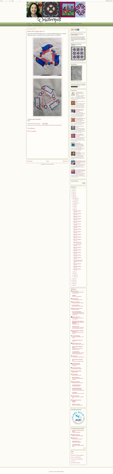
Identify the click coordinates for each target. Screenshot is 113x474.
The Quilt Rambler (76, 351)
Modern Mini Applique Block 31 (77, 217)
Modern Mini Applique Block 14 (77, 269)
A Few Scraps (75, 374)
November (75, 199)
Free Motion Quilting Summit (77, 299)
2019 (73, 278)
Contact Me (30, 25)
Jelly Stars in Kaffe (75, 309)
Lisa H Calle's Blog (76, 335)
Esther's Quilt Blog (76, 381)
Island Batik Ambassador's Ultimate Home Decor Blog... (78, 261)
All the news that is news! (76, 375)
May (74, 209)
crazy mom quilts (75, 395)
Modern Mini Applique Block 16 (77, 264)
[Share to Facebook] (46, 123)
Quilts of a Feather (76, 404)
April (74, 271)
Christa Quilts (75, 291)
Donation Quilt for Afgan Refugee (77, 361)
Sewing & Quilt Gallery (76, 371)
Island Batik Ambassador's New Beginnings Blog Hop (80, 144)
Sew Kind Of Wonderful (77, 388)
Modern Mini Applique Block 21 (77, 248)
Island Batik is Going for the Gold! (78, 393)
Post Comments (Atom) (50, 164)
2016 (73, 283)
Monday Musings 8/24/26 (76, 442)
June (74, 207)
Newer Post (29, 161)
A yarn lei (73, 341)
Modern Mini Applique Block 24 (77, 237)
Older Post (65, 161)
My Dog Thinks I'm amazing (77, 368)
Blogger (62, 471)
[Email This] (42, 123)
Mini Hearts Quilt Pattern (75, 462)
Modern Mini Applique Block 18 (77, 255)
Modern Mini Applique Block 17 (77, 258)
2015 (73, 285)
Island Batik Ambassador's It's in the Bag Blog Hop (80, 153)
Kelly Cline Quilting (76, 363)
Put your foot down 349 (76, 432)
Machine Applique (45, 125)
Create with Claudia (76, 444)
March (74, 273)
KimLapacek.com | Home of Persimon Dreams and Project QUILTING (78, 322)
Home (29, 23)
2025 (73, 188)
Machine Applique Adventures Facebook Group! (78, 37)
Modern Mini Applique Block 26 (77, 232)
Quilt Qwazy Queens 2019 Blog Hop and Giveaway (80, 110)
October (75, 201)
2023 (73, 192)
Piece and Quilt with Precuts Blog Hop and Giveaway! (80, 135)
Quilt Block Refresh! (75, 324)
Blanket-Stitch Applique (37, 125)
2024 (73, 190)
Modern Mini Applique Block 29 (77, 222)
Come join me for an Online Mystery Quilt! (77, 243)
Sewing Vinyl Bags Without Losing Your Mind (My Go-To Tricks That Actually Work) (78, 313)
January (75, 276)
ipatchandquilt (75, 298)
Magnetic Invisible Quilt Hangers (77, 435)
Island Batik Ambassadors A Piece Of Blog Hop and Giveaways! (81, 161)
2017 (73, 281)
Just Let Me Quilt (75, 305)
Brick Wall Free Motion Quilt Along (76, 23)
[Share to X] (45, 123)
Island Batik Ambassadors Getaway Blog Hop (81, 119)
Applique (31, 125)
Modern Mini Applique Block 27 (77, 230)
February (75, 275)
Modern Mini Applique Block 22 (77, 245)
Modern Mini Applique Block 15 (77, 267)
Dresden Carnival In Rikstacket (77, 306)
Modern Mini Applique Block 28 (77, 227)
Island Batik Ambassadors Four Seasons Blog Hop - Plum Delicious (81, 170)
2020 (73, 196)
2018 (73, 280)
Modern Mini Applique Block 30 (77, 219)
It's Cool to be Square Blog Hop (77, 224)
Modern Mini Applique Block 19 (77, 253)
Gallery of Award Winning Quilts (37, 23)
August (74, 204)
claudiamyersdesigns (76, 367)
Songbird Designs (76, 441)
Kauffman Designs (76, 434)
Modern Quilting (59, 125)
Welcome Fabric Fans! (76, 343)
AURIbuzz (74, 295)
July (74, 206)
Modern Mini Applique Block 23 (77, 240)
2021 (73, 195)
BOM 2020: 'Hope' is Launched (77, 382)
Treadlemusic (75, 356)
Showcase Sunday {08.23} (76, 296)
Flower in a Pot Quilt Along (63, 23)
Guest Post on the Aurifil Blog (77, 405)
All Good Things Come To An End (78, 344)
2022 (73, 193)
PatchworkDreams (76, 377)
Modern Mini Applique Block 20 (77, 250)
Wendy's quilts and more (77, 308)
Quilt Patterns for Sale (38, 25)
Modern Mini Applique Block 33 (77, 211)
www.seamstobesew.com (77, 340)
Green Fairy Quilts (76, 301)
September (75, 203)
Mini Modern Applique (52, 125)
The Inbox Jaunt (75, 326)
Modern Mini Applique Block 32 (77, 214)
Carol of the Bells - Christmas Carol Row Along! (80, 93)
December (75, 198)
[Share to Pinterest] (47, 123)
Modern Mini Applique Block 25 (77, 235)
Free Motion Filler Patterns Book (50, 23)
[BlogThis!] (43, 123)
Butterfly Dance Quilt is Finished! (78, 302)
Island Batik (74, 392)
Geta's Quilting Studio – (77, 311)
